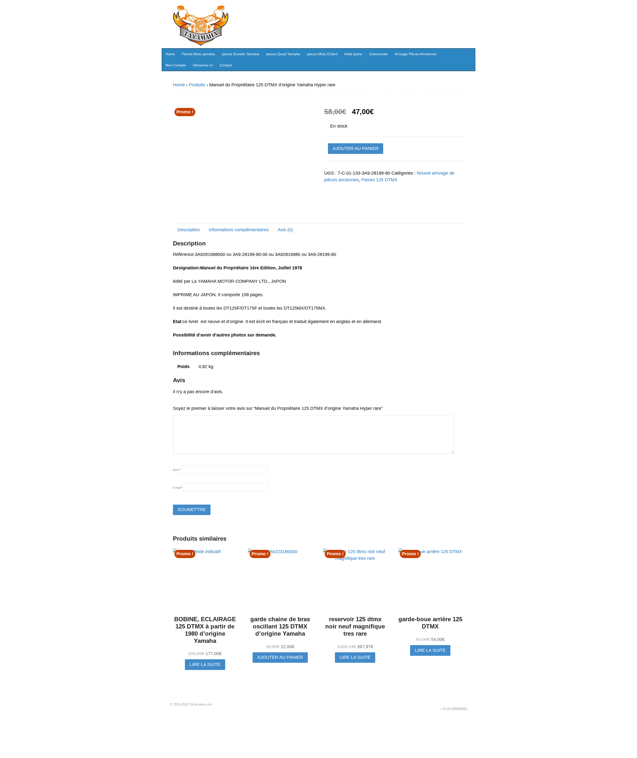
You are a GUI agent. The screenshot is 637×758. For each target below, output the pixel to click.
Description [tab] (188, 229)
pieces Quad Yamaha (283, 54)
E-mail (177, 487)
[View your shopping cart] (470, 53)
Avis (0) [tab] (285, 229)
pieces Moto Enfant (322, 54)
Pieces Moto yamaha (198, 54)
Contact (226, 65)
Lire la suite (205, 664)
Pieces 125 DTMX (379, 179)
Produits (197, 84)
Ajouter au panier (355, 148)
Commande (378, 54)
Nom (176, 469)
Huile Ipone (353, 54)
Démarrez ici (203, 65)
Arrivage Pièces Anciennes (415, 54)
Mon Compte (175, 65)
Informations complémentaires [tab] (239, 229)
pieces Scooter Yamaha (240, 54)
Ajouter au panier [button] (280, 657)
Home (170, 54)
